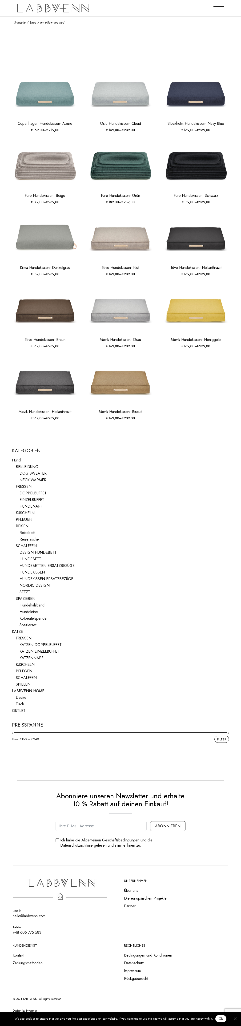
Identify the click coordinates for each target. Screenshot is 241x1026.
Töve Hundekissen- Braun (45, 339)
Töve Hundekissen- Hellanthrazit (195, 267)
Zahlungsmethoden (28, 963)
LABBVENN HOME (28, 691)
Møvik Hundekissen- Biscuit (120, 411)
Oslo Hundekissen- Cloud (120, 123)
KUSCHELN (25, 513)
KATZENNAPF (31, 658)
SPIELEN (23, 684)
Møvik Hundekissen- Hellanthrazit (45, 411)
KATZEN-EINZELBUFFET (39, 651)
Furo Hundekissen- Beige (45, 195)
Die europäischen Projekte (145, 898)
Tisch (20, 704)
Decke (21, 697)
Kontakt (18, 955)
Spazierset (28, 625)
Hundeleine (29, 611)
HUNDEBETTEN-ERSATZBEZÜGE (47, 565)
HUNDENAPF (31, 506)
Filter (221, 739)
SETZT (25, 592)
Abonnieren (168, 826)
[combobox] (192, 63)
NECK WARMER (33, 480)
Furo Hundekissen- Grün (120, 195)
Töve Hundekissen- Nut (120, 267)
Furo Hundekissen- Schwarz (196, 195)
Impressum (132, 970)
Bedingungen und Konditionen (148, 955)
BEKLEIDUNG (27, 466)
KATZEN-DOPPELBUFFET (41, 644)
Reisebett (27, 532)
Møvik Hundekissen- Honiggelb (196, 339)
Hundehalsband (32, 605)
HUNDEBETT (30, 559)
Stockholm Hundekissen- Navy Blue (196, 123)
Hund (16, 460)
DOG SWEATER (33, 473)
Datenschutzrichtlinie (76, 845)
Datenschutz (134, 963)
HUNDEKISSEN (32, 572)
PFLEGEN (24, 519)
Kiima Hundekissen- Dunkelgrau (45, 267)
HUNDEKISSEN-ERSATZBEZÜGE (46, 579)
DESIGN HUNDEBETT (38, 552)
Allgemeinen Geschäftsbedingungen (110, 840)
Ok (221, 1018)
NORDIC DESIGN (35, 585)
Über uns (131, 890)
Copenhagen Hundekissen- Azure (45, 123)
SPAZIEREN (25, 598)
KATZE (17, 631)
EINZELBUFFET (32, 499)
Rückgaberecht (136, 978)
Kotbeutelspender (34, 618)
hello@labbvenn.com (29, 916)
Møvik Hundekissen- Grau (120, 339)
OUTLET (18, 710)
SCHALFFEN (26, 546)
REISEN (22, 526)
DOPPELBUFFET (33, 493)
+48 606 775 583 (27, 932)
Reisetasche (29, 539)
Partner (130, 906)
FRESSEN (24, 486)
